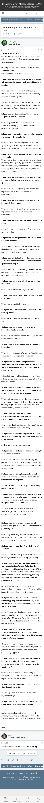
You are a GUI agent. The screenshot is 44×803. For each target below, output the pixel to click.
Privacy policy (24, 773)
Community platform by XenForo (22, 777)
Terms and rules (12, 773)
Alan (10, 735)
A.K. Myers (8, 34)
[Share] (38, 49)
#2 (42, 743)
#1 (42, 50)
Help (32, 773)
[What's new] (36, 13)
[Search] (41, 13)
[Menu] (3, 13)
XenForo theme (20, 779)
